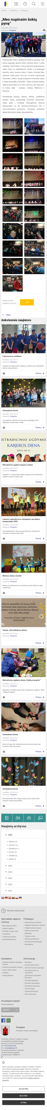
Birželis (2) (13, 842)
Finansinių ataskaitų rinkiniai (12, 967)
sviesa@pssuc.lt (11, 1048)
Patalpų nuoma (30, 936)
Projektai (6, 973)
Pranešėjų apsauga (31, 980)
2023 (10, 878)
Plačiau (38, 373)
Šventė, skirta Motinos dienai (15, 630)
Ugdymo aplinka (8, 928)
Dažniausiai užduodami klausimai (33, 977)
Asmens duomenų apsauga (34, 968)
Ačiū (25, 302)
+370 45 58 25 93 (10, 1046)
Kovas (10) (13, 852)
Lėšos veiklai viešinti (10, 970)
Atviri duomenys (30, 994)
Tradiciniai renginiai (9, 937)
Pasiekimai (6, 934)
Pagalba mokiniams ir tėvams (35, 925)
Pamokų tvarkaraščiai (15, 911)
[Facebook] (3, 1020)
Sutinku (23, 1103)
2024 (10, 872)
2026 (10, 835)
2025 (10, 866)
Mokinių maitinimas (31, 931)
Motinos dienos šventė (12, 576)
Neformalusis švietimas (33, 922)
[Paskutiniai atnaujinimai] (25, 4)
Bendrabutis (29, 944)
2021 (10, 891)
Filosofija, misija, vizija (10, 931)
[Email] (9, 1020)
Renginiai (24, 10)
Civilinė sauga (29, 989)
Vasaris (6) (13, 856)
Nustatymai (23, 1089)
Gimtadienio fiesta (10, 411)
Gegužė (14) (13, 845)
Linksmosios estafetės (12, 356)
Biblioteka (28, 933)
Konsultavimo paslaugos (33, 942)
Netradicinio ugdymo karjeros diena (18, 465)
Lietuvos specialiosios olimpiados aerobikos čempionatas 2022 (21, 520)
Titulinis (4, 10)
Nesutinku (24, 1096)
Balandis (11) (14, 849)
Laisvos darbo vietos (32, 965)
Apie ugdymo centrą (9, 926)
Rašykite (6, 1010)
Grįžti (8, 315)
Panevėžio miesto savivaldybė (27, 1031)
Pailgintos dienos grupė (33, 928)
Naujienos (14, 10)
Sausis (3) (12, 859)
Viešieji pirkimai (8, 975)
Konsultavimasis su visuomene (32, 972)
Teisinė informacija (31, 991)
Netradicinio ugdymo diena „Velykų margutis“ (22, 680)
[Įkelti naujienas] (16, 4)
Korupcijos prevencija (32, 986)
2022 (10, 884)
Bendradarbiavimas (9, 939)
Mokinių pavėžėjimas (32, 939)
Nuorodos (28, 962)
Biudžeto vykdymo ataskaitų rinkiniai (12, 963)
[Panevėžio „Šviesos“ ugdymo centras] (6, 3)
